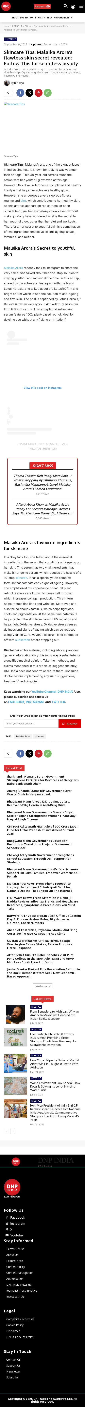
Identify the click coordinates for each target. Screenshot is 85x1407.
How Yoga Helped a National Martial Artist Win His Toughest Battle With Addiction (54, 1063)
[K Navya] (7, 83)
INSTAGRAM (35, 702)
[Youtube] (7, 1235)
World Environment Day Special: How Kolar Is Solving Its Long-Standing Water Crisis (55, 1086)
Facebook (17, 1217)
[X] (29, 93)
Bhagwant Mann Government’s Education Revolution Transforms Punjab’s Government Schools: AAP (40, 844)
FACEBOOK (16, 702)
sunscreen (23, 640)
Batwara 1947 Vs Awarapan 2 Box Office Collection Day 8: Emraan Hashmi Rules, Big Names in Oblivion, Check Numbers (44, 919)
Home (7, 26)
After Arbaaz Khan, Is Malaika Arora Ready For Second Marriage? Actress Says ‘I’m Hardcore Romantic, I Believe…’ (42, 509)
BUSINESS (36, 1029)
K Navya (19, 82)
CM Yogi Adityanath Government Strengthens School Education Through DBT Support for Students (40, 858)
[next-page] (12, 1131)
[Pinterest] (38, 93)
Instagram (17, 1223)
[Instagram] (7, 1224)
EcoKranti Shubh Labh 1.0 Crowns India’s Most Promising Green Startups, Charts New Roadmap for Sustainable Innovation (53, 1039)
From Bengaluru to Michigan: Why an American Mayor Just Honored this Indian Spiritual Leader (54, 1015)
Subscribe (71, 723)
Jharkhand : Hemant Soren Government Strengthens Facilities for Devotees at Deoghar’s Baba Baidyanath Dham (43, 780)
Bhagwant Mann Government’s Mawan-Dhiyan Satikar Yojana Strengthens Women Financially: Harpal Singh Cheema (41, 815)
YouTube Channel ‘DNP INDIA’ (51, 691)
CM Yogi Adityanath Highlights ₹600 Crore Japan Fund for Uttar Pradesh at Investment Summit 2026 (42, 830)
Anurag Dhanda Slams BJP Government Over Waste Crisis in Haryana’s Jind (39, 792)
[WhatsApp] (48, 93)
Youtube (16, 1235)
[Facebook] (20, 93)
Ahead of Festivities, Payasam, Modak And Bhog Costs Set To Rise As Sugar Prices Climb (42, 931)
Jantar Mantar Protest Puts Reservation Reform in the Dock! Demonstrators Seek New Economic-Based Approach (43, 972)
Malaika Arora (13, 268)
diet (23, 200)
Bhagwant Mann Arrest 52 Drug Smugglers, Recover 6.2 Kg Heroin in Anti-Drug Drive (38, 803)
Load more (41, 986)
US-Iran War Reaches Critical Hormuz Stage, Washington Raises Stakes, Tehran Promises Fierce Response (39, 944)
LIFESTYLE (17, 26)
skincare (21, 578)
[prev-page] (6, 1131)
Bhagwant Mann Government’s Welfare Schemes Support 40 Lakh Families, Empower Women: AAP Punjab (43, 872)
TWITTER (58, 702)
